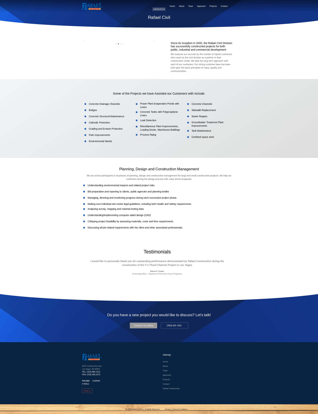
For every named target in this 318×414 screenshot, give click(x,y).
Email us (87, 391)
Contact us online (143, 325)
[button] (84, 40)
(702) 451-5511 (174, 325)
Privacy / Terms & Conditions (176, 409)
